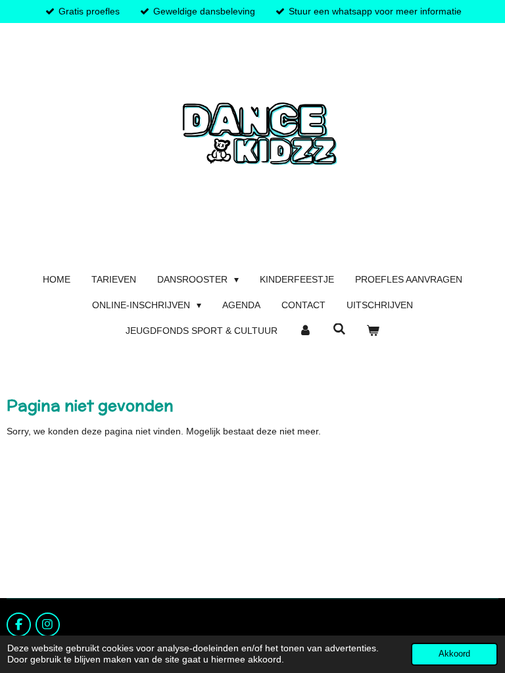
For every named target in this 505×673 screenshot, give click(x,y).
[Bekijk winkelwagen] (373, 330)
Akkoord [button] (454, 654)
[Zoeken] (339, 329)
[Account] (305, 330)
